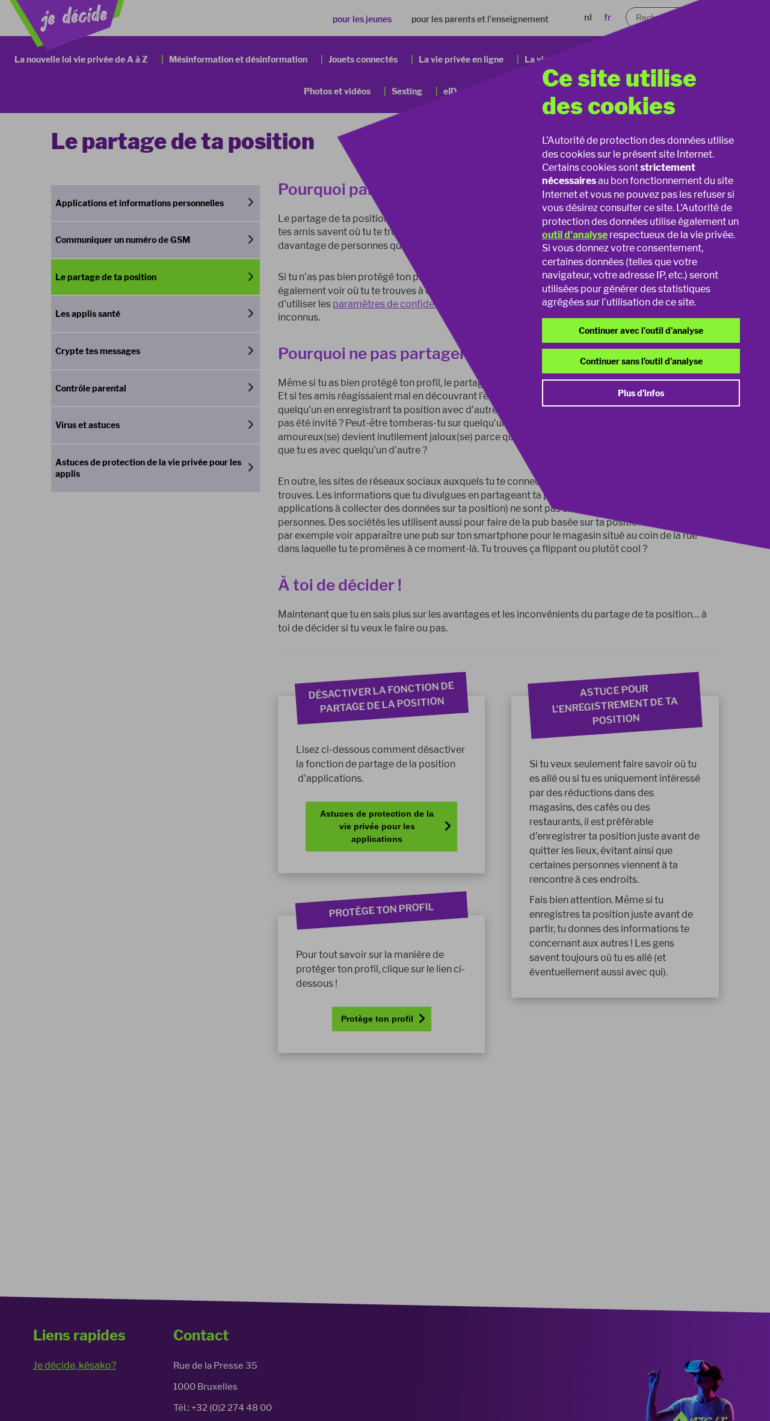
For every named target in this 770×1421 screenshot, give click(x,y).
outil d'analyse (575, 235)
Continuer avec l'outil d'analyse (641, 330)
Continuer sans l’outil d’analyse (641, 361)
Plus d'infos (641, 393)
